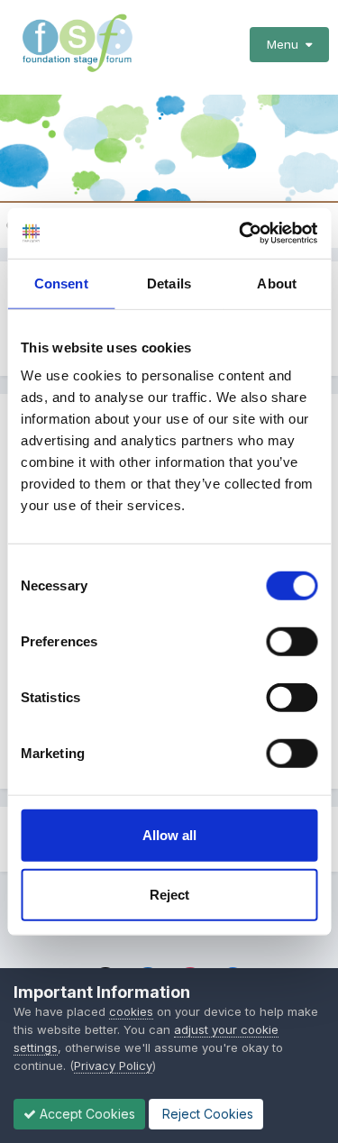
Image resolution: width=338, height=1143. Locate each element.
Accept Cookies (85, 1113)
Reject (169, 893)
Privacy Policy (113, 1065)
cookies (131, 1011)
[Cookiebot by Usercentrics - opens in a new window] (240, 233)
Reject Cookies (206, 1113)
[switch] (291, 641)
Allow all (169, 835)
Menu (286, 44)
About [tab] (277, 282)
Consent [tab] (61, 282)
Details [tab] (169, 282)
